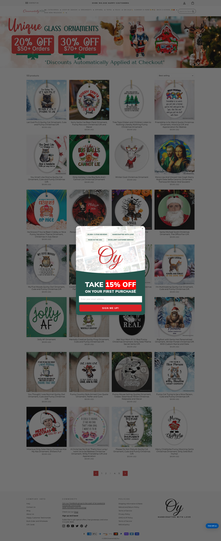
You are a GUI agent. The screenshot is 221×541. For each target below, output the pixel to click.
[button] (212, 525)
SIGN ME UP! (110, 308)
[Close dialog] (142, 228)
